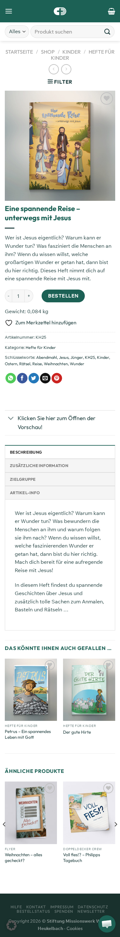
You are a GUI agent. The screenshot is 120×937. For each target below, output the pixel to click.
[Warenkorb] (111, 11)
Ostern (11, 363)
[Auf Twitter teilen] (33, 378)
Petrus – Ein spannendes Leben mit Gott (28, 734)
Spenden (63, 911)
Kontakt (36, 906)
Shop (48, 52)
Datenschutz (93, 906)
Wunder (77, 363)
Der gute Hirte (77, 732)
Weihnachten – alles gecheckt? (23, 857)
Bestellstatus (33, 911)
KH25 (90, 357)
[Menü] (8, 11)
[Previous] (4, 837)
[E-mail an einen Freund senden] (45, 378)
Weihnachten (56, 363)
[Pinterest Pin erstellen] (57, 378)
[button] (11, 925)
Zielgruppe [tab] (23, 479)
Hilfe (16, 906)
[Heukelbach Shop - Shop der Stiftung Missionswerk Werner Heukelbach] (60, 11)
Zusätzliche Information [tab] (39, 465)
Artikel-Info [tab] (25, 492)
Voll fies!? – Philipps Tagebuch (81, 857)
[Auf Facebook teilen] (22, 378)
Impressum (62, 906)
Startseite (19, 52)
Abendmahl (46, 357)
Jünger (76, 357)
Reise (37, 363)
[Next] (115, 837)
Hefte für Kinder (41, 347)
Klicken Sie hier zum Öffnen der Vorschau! (56, 422)
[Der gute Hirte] (89, 690)
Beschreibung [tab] (26, 452)
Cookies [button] (75, 928)
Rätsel (24, 363)
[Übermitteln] (107, 31)
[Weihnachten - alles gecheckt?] (31, 813)
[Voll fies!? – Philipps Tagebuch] (89, 813)
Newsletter (91, 911)
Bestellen (63, 295)
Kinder (71, 52)
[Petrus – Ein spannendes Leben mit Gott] (31, 690)
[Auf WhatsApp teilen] (10, 378)
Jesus (63, 357)
